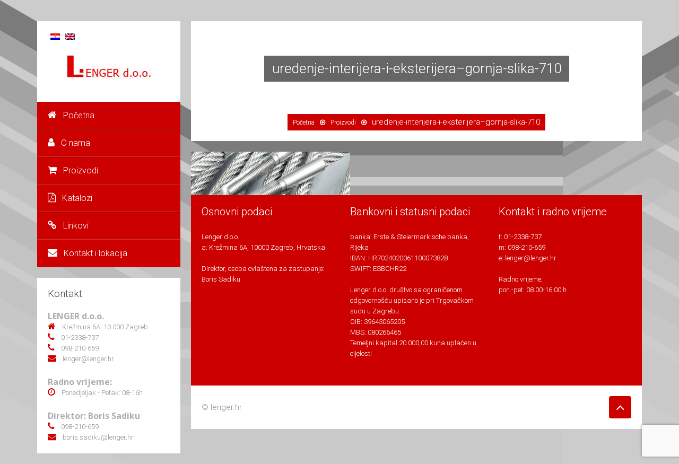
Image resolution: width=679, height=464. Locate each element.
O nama (75, 143)
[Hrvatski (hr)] (55, 36)
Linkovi (76, 226)
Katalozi (77, 198)
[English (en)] (70, 36)
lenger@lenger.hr (530, 258)
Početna (78, 115)
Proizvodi (80, 170)
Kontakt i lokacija (95, 253)
